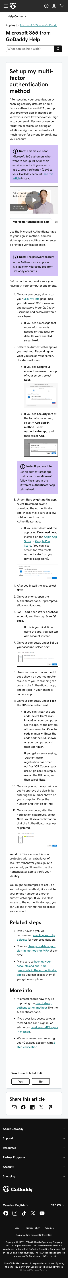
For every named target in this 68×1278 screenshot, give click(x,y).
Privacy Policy (33, 1228)
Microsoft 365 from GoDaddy (38, 25)
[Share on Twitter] (41, 1107)
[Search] (58, 48)
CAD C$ (56, 1205)
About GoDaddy (13, 1128)
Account (8, 1166)
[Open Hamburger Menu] (4, 5)
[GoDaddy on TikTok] (24, 1215)
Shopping (9, 1176)
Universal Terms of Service (33, 1270)
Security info (31, 298)
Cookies (49, 1228)
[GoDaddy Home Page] (18, 1189)
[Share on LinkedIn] (32, 1107)
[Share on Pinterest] (50, 1107)
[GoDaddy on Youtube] (42, 1215)
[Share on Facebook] (23, 1107)
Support (8, 1138)
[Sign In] (54, 5)
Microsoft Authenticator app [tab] (31, 221)
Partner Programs (14, 1157)
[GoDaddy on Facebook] (6, 1215)
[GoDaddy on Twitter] (33, 1215)
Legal (17, 1228)
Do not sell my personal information (34, 1235)
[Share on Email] (14, 1107)
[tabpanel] (34, 571)
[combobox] (30, 48)
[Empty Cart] (61, 5)
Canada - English (14, 1205)
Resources (9, 1147)
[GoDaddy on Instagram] (15, 1215)
